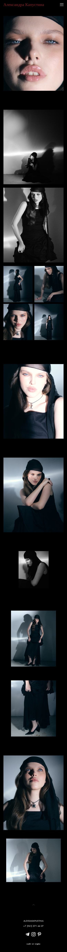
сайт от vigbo (33, 944)
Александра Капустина (23, 5)
